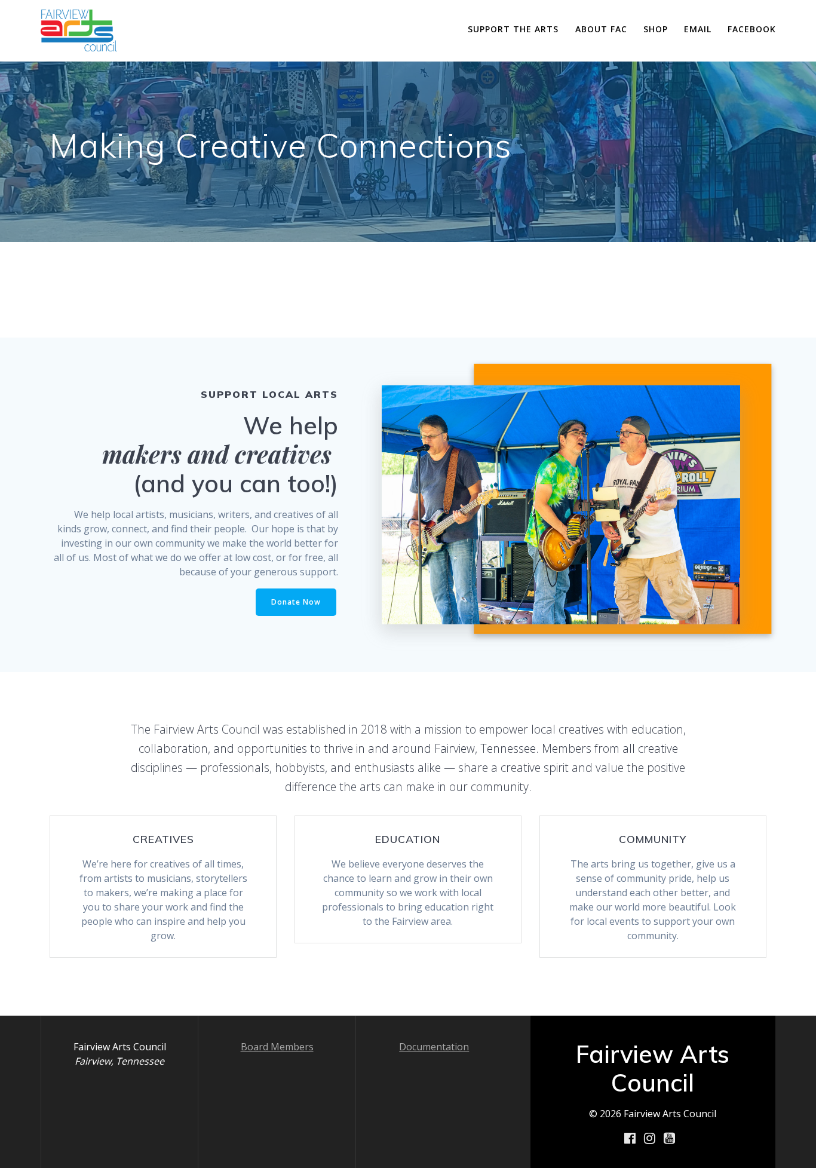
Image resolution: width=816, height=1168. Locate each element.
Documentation (434, 1046)
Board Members (277, 1046)
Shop (655, 29)
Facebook (752, 29)
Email (697, 29)
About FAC (601, 29)
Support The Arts (513, 29)
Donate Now (296, 602)
